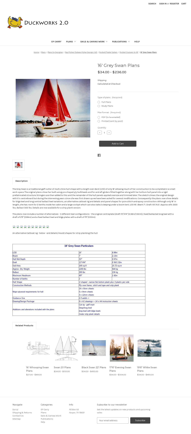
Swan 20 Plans (62, 367)
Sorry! (15, 409)
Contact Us (18, 415)
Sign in (163, 3)
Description (21, 181)
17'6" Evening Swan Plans (120, 369)
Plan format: (109, 112)
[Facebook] (99, 155)
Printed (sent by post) (112, 121)
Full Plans (106, 102)
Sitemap (17, 419)
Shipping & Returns (22, 412)
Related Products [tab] (24, 325)
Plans (69, 41)
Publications (119, 41)
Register (174, 3)
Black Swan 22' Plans (94, 367)
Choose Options (38, 348)
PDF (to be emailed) (110, 117)
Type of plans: (110, 97)
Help (137, 41)
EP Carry (56, 41)
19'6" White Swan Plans (147, 369)
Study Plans (107, 106)
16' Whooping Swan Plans (37, 369)
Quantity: (102, 127)
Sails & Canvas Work (92, 41)
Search (152, 3)
